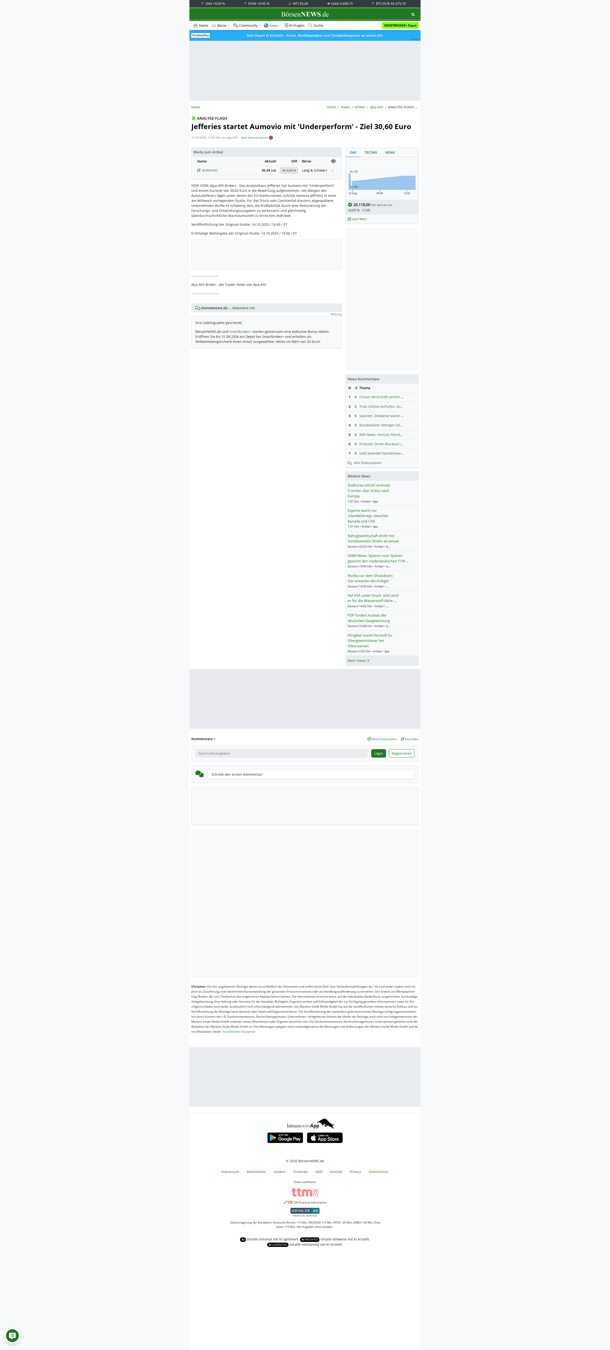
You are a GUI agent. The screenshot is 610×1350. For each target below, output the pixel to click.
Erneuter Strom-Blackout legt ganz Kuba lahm (395, 444)
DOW (258, 3)
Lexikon (280, 1171)
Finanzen (300, 1171)
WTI (300, 3)
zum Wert (359, 219)
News (345, 107)
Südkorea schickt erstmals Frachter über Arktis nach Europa (369, 490)
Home (203, 25)
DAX (215, 3)
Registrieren (402, 753)
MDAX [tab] (390, 152)
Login (378, 753)
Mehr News (357, 660)
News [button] (273, 25)
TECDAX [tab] (371, 152)
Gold (341, 3)
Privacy (355, 1171)
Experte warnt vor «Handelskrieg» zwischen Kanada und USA (368, 515)
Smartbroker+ (240, 331)
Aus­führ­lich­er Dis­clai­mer (239, 1032)
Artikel (360, 107)
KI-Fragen (297, 25)
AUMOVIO (210, 170)
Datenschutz (379, 1171)
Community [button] (248, 25)
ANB (318, 1171)
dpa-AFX (376, 107)
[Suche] (413, 14)
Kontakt (336, 1171)
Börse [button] (221, 25)
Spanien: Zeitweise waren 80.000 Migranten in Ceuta (401, 415)
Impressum (230, 1171)
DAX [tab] (353, 152)
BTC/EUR (390, 3)
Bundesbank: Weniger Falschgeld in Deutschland (398, 425)
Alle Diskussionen (368, 462)
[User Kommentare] (12, 1335)
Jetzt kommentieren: (255, 138)
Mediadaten (256, 1171)
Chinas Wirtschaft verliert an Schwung (390, 397)
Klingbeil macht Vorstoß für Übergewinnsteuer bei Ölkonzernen (370, 640)
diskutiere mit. (244, 308)
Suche (318, 25)
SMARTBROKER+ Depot (400, 25)
